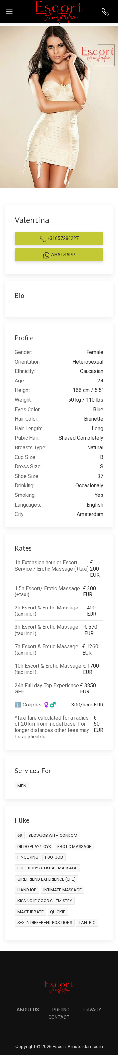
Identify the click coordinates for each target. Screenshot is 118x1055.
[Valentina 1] (59, 107)
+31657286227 (62, 238)
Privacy (92, 1009)
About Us (28, 1009)
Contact (59, 1017)
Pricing (60, 1009)
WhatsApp (62, 254)
